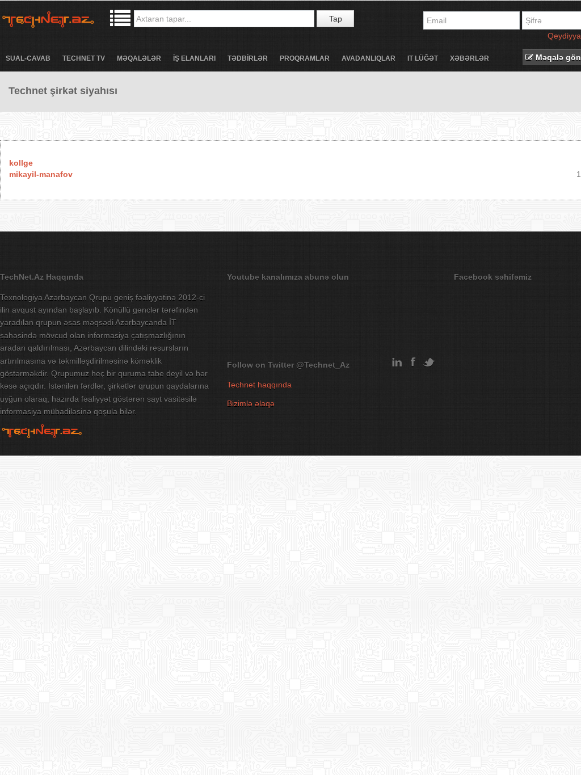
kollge (21, 162)
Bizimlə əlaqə (251, 403)
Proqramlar (305, 58)
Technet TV (83, 58)
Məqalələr (139, 58)
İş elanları (194, 58)
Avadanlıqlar (368, 58)
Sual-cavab (28, 58)
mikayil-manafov (41, 174)
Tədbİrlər (248, 58)
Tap (335, 18)
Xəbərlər (469, 58)
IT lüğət (422, 58)
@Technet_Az (323, 364)
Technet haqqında (259, 384)
